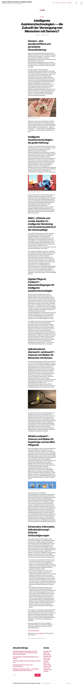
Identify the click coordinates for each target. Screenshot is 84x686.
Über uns (58, 2)
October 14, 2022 (45, 35)
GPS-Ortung (41, 638)
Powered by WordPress (46, 683)
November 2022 (47, 656)
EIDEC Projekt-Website (33, 630)
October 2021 (46, 668)
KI (44, 638)
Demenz (37, 638)
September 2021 (47, 669)
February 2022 (47, 664)
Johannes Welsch (39, 633)
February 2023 (47, 654)
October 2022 (46, 658)
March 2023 (46, 653)
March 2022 (46, 663)
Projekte (42, 16)
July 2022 (45, 661)
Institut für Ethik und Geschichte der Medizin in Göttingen (17, 2)
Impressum (63, 2)
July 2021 (45, 671)
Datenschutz (69, 2)
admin (39, 35)
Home (54, 2)
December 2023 (47, 651)
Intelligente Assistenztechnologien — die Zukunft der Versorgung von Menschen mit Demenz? (42, 26)
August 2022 (46, 659)
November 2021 (47, 666)
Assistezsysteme (32, 638)
